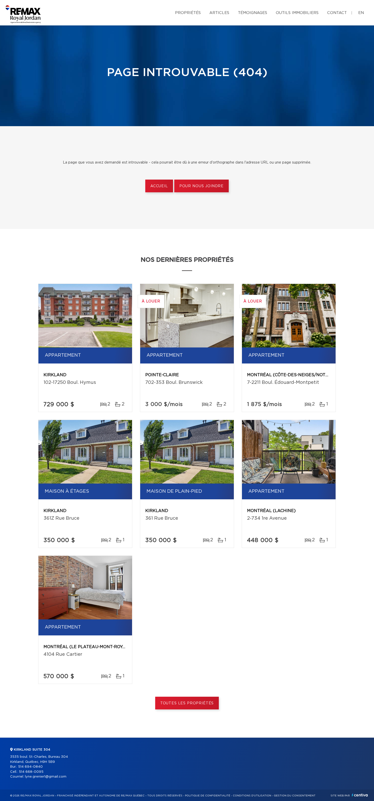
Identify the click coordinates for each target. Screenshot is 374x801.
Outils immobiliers (297, 13)
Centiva (360, 795)
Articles (219, 13)
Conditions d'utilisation (252, 795)
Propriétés (188, 13)
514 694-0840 (30, 766)
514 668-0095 (31, 772)
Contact (337, 13)
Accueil (159, 186)
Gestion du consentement (294, 795)
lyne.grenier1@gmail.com (45, 776)
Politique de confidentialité (207, 795)
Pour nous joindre (201, 186)
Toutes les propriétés (187, 703)
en (361, 13)
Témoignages (252, 13)
